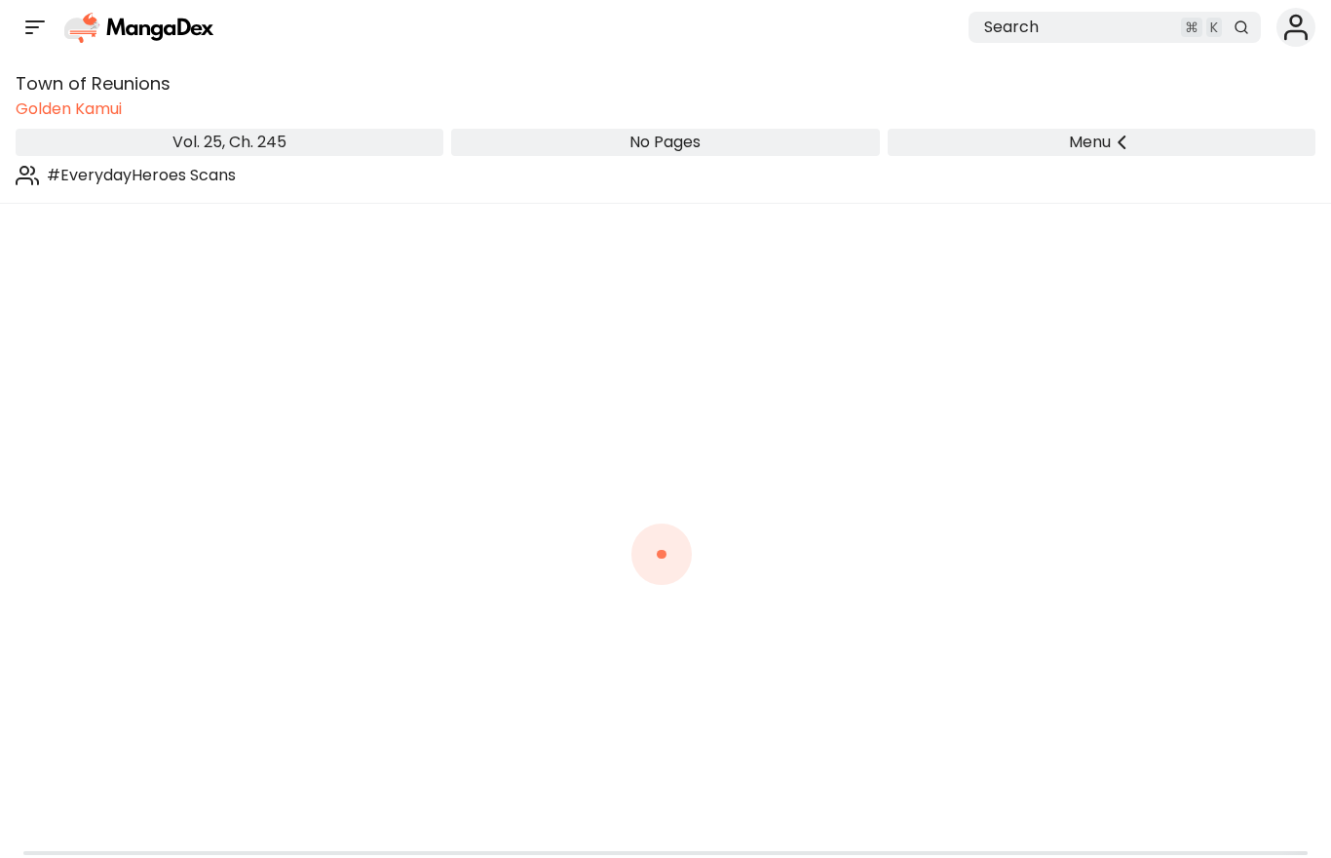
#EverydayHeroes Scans (141, 175)
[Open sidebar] (35, 27)
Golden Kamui (69, 109)
